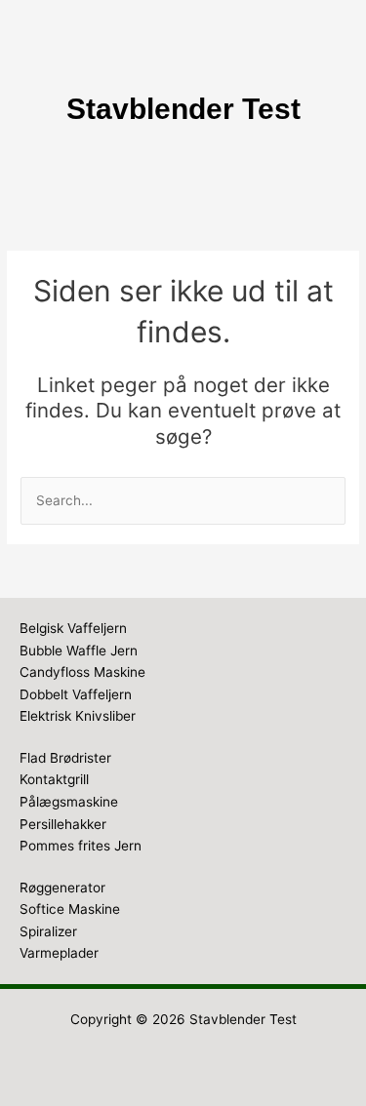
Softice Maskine (70, 909)
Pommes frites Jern (81, 845)
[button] (182, 167)
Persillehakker (63, 824)
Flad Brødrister (65, 758)
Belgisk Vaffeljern (73, 628)
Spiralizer (48, 931)
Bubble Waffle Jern (79, 650)
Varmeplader (59, 953)
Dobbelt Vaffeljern (76, 694)
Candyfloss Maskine (82, 672)
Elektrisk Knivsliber (78, 716)
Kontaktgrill (54, 779)
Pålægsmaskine (69, 802)
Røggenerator (62, 887)
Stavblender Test (243, 1019)
